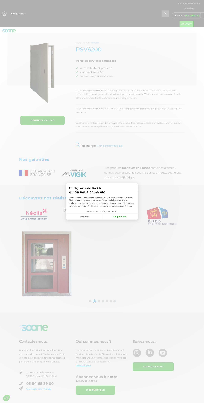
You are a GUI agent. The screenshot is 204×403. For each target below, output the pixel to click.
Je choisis (84, 216)
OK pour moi (119, 216)
